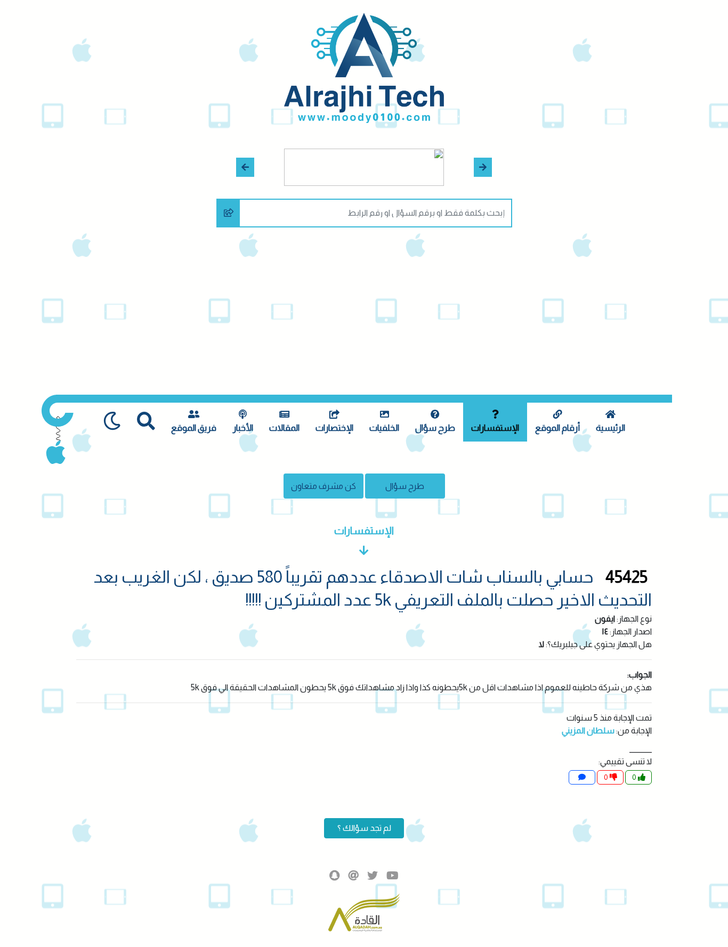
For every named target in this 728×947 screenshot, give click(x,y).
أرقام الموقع (557, 428)
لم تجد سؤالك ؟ (364, 827)
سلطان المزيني (588, 730)
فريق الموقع (193, 428)
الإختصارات (334, 428)
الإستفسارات (495, 428)
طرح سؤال (435, 428)
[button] (483, 167)
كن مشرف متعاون (323, 486)
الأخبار (242, 428)
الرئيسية (610, 428)
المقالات (284, 428)
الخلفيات (384, 428)
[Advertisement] (364, 314)
